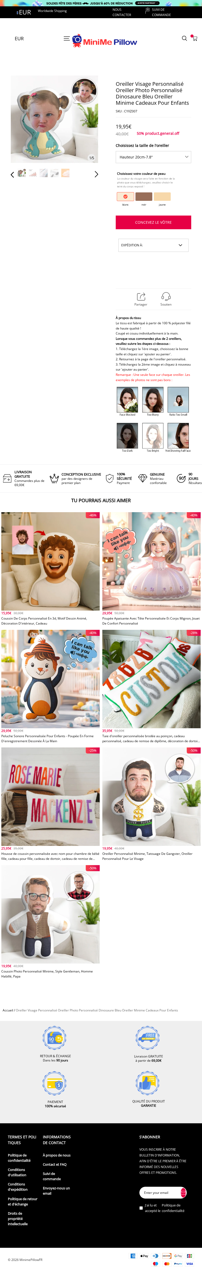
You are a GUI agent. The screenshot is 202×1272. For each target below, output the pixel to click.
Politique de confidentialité (19, 1158)
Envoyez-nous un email (56, 1191)
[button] (23, 126)
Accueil (8, 1010)
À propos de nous (56, 1155)
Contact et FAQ (55, 1164)
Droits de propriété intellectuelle (18, 1218)
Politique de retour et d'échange (22, 1201)
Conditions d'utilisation (17, 1172)
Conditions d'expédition (18, 1187)
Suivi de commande (52, 1176)
